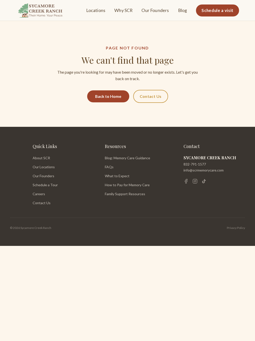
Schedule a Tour (45, 185)
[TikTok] (203, 181)
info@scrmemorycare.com (204, 170)
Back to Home (108, 96)
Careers (39, 194)
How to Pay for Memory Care (127, 185)
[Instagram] (194, 181)
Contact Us (151, 96)
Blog (182, 10)
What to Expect (117, 176)
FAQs (109, 167)
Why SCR (123, 10)
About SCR (41, 158)
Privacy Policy (236, 228)
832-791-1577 (195, 164)
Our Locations (44, 167)
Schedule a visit (217, 10)
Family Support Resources (125, 194)
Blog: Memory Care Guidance (127, 158)
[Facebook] (186, 181)
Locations (96, 10)
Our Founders (155, 10)
